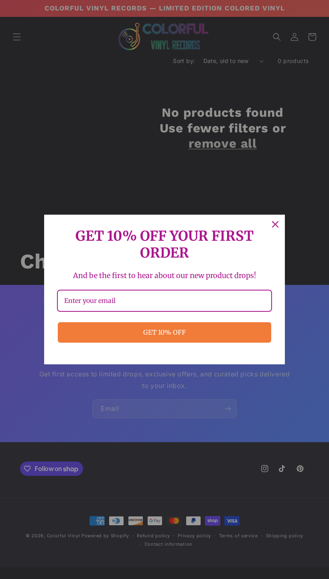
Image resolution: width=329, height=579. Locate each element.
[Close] (275, 224)
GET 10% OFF (164, 332)
